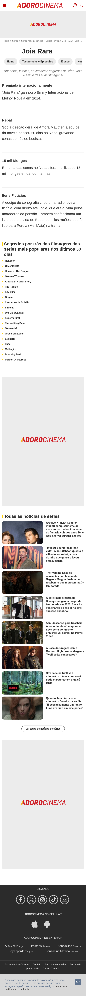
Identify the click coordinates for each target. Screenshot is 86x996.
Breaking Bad (13, 354)
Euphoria (10, 338)
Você (8, 344)
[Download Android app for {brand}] (49, 924)
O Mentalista (12, 266)
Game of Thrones (15, 276)
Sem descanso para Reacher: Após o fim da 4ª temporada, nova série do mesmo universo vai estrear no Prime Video (64, 629)
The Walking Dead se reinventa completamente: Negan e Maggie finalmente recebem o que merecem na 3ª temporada (65, 579)
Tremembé (11, 328)
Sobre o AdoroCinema (17, 964)
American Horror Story (18, 281)
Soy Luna (10, 292)
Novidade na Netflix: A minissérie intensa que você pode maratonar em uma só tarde (63, 678)
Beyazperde (16, 951)
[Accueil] (40, 5)
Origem (9, 297)
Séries (15, 41)
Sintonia (9, 307)
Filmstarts (35, 946)
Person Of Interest (15, 359)
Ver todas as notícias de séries (43, 728)
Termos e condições (55, 964)
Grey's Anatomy (14, 333)
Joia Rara (67, 41)
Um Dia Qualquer (14, 312)
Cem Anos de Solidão (17, 302)
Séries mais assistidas (32, 41)
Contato (37, 964)
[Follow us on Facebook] (21, 899)
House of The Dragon (17, 271)
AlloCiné (10, 946)
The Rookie (11, 286)
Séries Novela (52, 41)
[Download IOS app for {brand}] (37, 924)
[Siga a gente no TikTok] (54, 899)
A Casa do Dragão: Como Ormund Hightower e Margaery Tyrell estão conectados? (65, 651)
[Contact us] (65, 899)
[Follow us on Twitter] (32, 899)
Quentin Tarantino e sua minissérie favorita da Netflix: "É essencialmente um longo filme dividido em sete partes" (64, 703)
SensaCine (65, 946)
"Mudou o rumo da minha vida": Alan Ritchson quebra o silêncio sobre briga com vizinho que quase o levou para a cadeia (64, 554)
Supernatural (12, 318)
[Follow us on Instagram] (43, 899)
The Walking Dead (15, 323)
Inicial (6, 41)
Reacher (10, 260)
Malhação (10, 349)
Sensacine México (58, 951)
